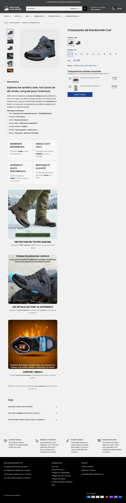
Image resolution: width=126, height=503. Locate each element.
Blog (53, 485)
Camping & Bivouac (71, 16)
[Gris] (78, 43)
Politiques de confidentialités (61, 472)
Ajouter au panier (80, 94)
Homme (17, 16)
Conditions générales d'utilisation (62, 482)
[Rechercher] (84, 8)
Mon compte (95, 9)
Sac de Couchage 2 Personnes (90, 86)
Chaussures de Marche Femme (90, 77)
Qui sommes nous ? (58, 469)
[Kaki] (71, 43)
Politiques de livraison (59, 479)
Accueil (6, 22)
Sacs (27, 16)
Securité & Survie (54, 16)
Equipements (38, 16)
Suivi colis (55, 466)
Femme (6, 16)
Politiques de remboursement (61, 476)
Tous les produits (15, 22)
